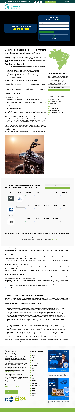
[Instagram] (38, 2)
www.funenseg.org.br (42, 237)
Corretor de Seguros (9, 371)
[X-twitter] (41, 2)
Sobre (31, 7)
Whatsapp (54, 38)
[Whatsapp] (54, 36)
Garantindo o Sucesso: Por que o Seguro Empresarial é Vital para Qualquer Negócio (58, 374)
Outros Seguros (47, 7)
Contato (67, 7)
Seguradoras (58, 7)
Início (26, 7)
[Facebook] (35, 2)
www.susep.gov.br (44, 235)
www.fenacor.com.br (54, 239)
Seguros (38, 7)
